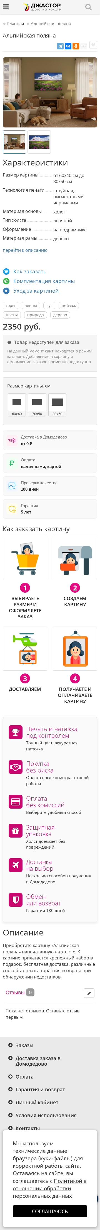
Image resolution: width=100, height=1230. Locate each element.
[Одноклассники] (75, 46)
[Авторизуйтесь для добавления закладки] (93, 45)
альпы (31, 305)
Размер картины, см (29, 386)
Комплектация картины (44, 281)
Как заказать (29, 271)
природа (35, 314)
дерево (60, 314)
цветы (12, 314)
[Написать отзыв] (89, 993)
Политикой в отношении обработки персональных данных (50, 1188)
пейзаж (69, 305)
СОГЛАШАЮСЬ (50, 1211)
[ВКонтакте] (68, 46)
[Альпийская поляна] (50, 92)
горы (10, 305)
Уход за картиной (36, 290)
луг (49, 305)
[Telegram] (60, 46)
